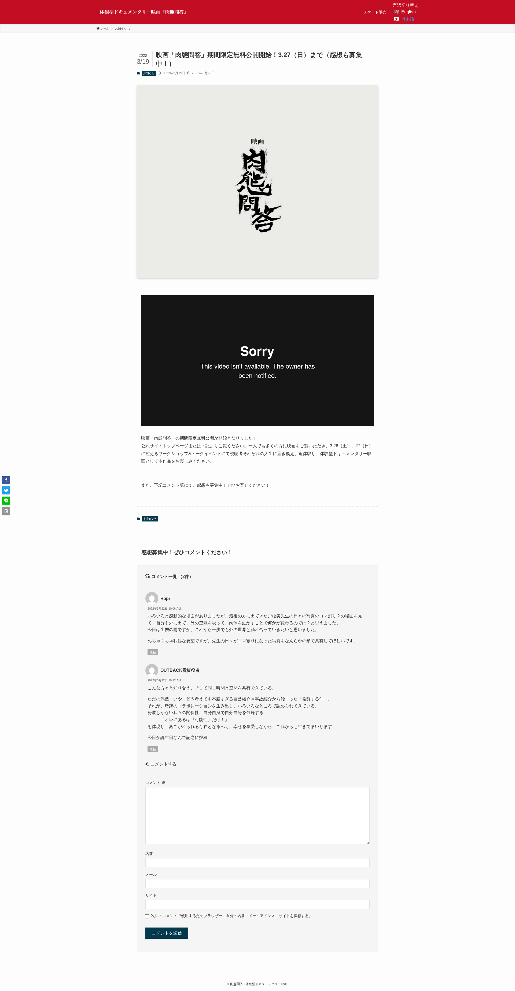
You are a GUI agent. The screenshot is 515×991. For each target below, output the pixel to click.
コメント (155, 782)
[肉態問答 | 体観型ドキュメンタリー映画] (143, 12)
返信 (153, 652)
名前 (149, 853)
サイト (151, 895)
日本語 (407, 19)
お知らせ (149, 73)
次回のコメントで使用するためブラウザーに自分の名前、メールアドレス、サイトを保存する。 (231, 916)
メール (151, 874)
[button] (6, 480)
